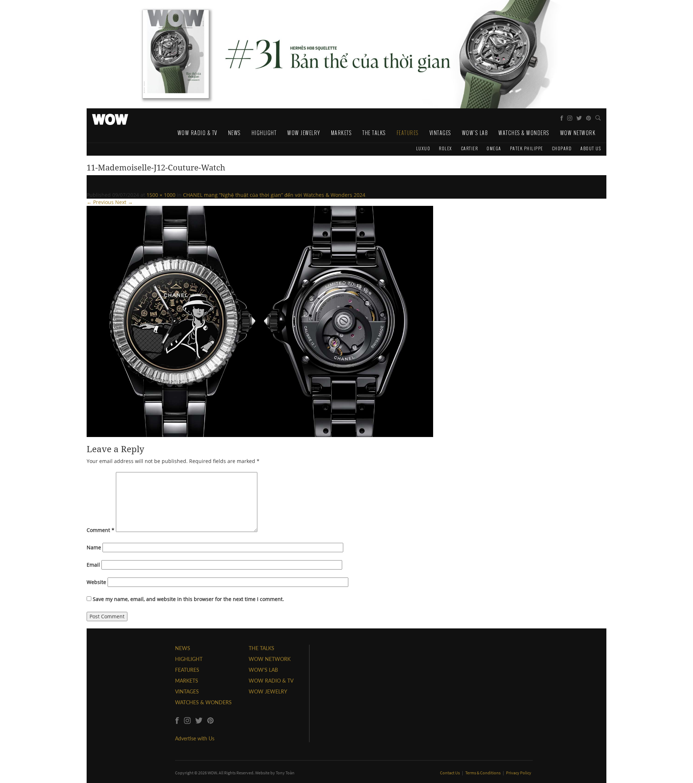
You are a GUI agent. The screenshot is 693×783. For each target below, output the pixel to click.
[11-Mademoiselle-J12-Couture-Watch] (260, 320)
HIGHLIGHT (188, 659)
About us (590, 148)
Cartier (469, 148)
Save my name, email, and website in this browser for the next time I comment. (188, 599)
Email (93, 564)
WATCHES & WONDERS (203, 702)
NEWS (182, 648)
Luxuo (423, 148)
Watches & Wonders (523, 133)
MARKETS (186, 681)
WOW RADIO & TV (271, 681)
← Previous (100, 202)
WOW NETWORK (270, 659)
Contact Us (450, 772)
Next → (124, 202)
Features (408, 133)
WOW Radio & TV (197, 133)
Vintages (440, 133)
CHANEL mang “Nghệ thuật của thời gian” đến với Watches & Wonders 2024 (274, 194)
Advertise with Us (194, 738)
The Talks (374, 133)
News (234, 133)
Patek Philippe (526, 148)
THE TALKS (261, 648)
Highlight (264, 133)
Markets (341, 133)
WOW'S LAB (263, 670)
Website (96, 582)
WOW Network (578, 133)
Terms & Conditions (483, 772)
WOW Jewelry (303, 133)
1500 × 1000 (161, 194)
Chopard (562, 148)
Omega (494, 148)
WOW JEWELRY (268, 691)
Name (94, 547)
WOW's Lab (475, 133)
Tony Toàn (285, 772)
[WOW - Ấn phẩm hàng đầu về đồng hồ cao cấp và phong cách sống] (110, 117)
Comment (100, 530)
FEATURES (187, 670)
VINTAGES (187, 691)
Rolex (445, 148)
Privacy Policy (519, 772)
